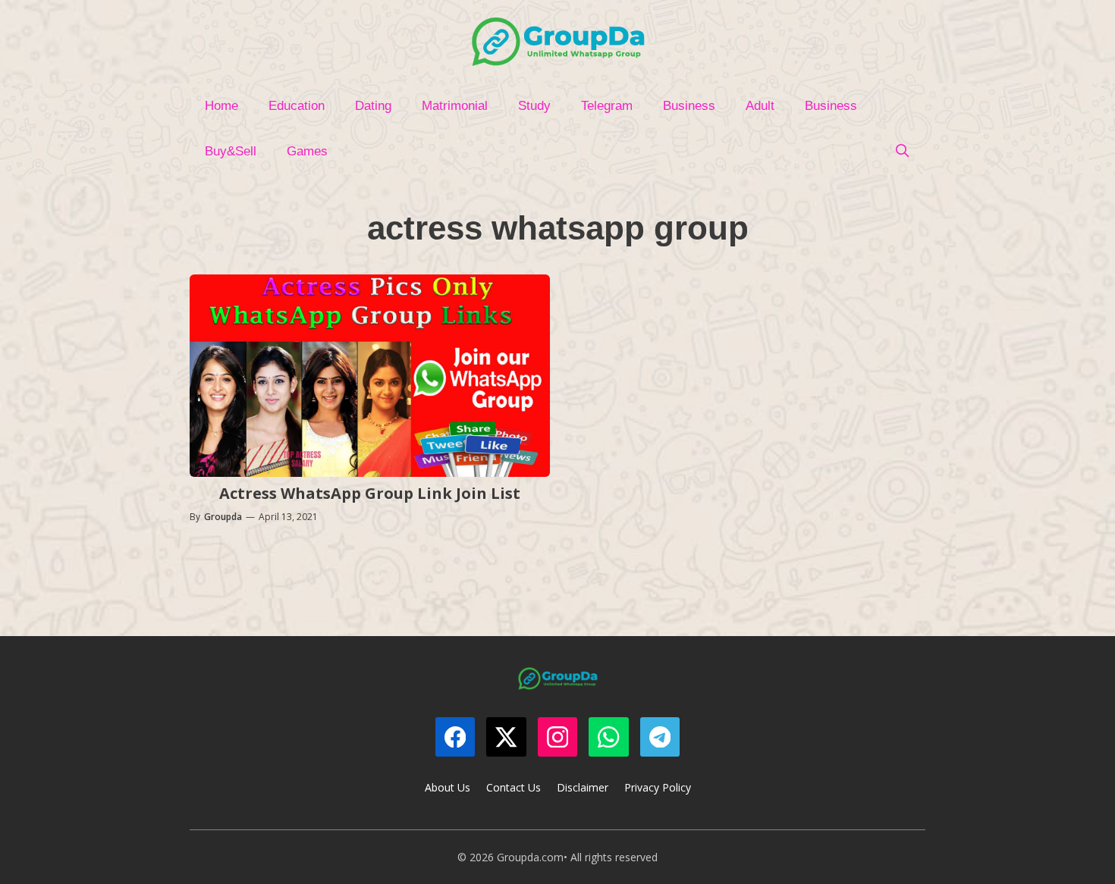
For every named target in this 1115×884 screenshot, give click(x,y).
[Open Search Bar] (901, 151)
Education (297, 106)
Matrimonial (455, 106)
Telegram (607, 106)
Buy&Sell (230, 151)
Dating (373, 106)
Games (307, 151)
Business (689, 106)
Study (534, 106)
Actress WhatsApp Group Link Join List (369, 493)
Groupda (223, 516)
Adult (760, 106)
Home (221, 106)
